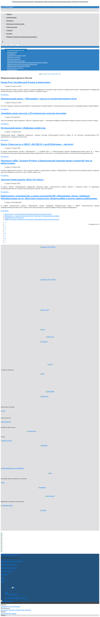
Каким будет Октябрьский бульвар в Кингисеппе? (26, 82)
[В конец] (5, 242)
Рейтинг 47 (4, 574)
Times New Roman (10, 613)
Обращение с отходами (13, 57)
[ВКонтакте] (7, 588)
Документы (9, 20)
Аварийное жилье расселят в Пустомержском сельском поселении (33, 113)
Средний (11, 606)
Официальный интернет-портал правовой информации (22, 64)
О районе (9, 30)
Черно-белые (20, 610)
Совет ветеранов (6, 571)
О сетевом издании (11, 594)
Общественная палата (8, 564)
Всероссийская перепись (9, 568)
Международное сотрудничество (12, 561)
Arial (2, 613)
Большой (17, 606)
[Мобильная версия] (10, 588)
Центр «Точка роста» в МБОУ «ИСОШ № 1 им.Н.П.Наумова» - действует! (37, 144)
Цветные (28, 610)
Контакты (9, 33)
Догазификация (11, 54)
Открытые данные (12, 52)
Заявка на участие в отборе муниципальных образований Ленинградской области (32, 219)
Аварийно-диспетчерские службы (16, 55)
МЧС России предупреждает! (15, 68)
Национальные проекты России (15, 50)
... (5, 231)
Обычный (4, 606)
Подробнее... (5, 94)
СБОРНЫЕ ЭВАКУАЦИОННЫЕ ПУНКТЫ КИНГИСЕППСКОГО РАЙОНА (27, 62)
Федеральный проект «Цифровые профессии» (23, 128)
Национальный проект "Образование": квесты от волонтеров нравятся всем (39, 98)
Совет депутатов (11, 27)
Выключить (5, 610)
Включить (12, 610)
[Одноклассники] (3, 588)
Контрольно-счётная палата (15, 24)
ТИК (2, 578)
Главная (9, 14)
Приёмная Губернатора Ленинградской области (21, 37)
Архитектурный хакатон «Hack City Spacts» (22, 179)
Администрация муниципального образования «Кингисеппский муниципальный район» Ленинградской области (50, 1)
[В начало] (5, 223)
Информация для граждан (9, 554)
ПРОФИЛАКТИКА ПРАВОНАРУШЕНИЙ (18, 66)
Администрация (11, 17)
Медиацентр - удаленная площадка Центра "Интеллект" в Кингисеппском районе (32, 216)
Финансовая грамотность (14, 59)
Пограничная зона (12, 69)
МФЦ (3, 581)
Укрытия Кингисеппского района (16, 61)
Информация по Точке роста (14, 217)
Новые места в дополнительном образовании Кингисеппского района (28, 214)
